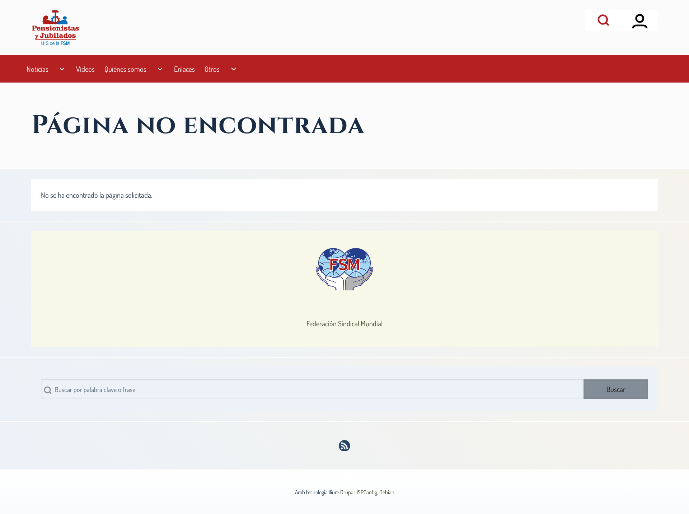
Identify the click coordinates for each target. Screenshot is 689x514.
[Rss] (345, 446)
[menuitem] (37, 69)
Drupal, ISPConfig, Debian (367, 492)
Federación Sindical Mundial (344, 323)
